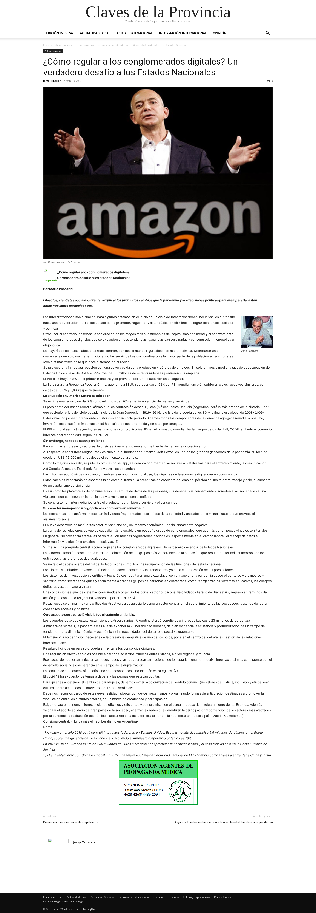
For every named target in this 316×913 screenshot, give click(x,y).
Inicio (46, 45)
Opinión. (220, 33)
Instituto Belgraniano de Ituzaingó (63, 901)
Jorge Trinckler (52, 80)
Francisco (173, 897)
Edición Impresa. (60, 33)
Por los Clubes (222, 897)
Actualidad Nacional (134, 33)
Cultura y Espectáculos (196, 897)
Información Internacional (183, 33)
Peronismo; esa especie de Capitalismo (71, 822)
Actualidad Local (95, 33)
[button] (267, 33)
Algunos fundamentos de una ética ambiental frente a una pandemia (224, 822)
